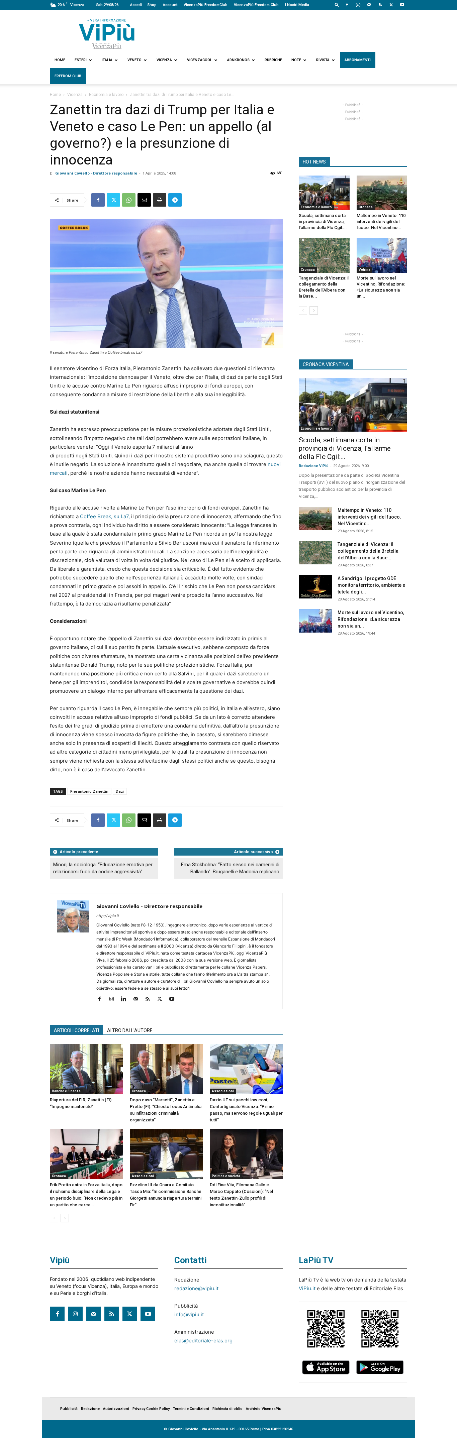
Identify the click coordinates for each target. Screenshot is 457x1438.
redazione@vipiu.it (196, 1288)
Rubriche (273, 60)
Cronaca (139, 1091)
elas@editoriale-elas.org (203, 1340)
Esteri (81, 60)
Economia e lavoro (106, 94)
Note (296, 60)
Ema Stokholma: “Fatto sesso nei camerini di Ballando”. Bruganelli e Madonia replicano (230, 868)
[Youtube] (402, 4)
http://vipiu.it (107, 915)
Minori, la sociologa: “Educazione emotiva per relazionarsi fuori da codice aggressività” (103, 868)
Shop (152, 5)
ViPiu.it (307, 1288)
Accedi (136, 5)
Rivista (323, 60)
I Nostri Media (297, 5)
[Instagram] (358, 4)
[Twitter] (391, 4)
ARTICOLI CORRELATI (76, 1030)
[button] (337, 4)
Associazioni (223, 1091)
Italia (107, 60)
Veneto (134, 60)
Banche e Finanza (66, 1091)
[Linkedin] (125, 999)
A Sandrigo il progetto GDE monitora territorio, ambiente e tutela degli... (371, 585)
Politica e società (226, 1176)
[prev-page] (54, 1218)
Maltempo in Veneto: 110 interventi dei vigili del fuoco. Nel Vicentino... (381, 221)
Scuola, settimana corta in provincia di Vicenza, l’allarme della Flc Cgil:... (323, 221)
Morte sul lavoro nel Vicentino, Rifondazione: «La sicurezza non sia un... (371, 619)
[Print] (159, 200)
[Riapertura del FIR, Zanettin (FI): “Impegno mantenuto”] (86, 1069)
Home (60, 60)
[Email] (144, 200)
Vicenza (164, 60)
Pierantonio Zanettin (89, 791)
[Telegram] (175, 200)
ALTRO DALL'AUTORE (130, 1030)
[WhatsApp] (128, 200)
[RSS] (380, 4)
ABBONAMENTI (358, 60)
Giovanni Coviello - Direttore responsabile (96, 173)
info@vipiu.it (189, 1314)
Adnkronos (238, 60)
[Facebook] (347, 4)
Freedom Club (68, 76)
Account (170, 5)
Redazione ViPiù (314, 466)
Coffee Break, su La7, (105, 516)
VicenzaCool (199, 60)
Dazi (120, 791)
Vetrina (364, 269)
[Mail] (369, 4)
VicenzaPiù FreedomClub (205, 5)
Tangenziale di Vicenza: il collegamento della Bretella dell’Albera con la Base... (368, 551)
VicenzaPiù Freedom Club (256, 5)
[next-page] (65, 1218)
